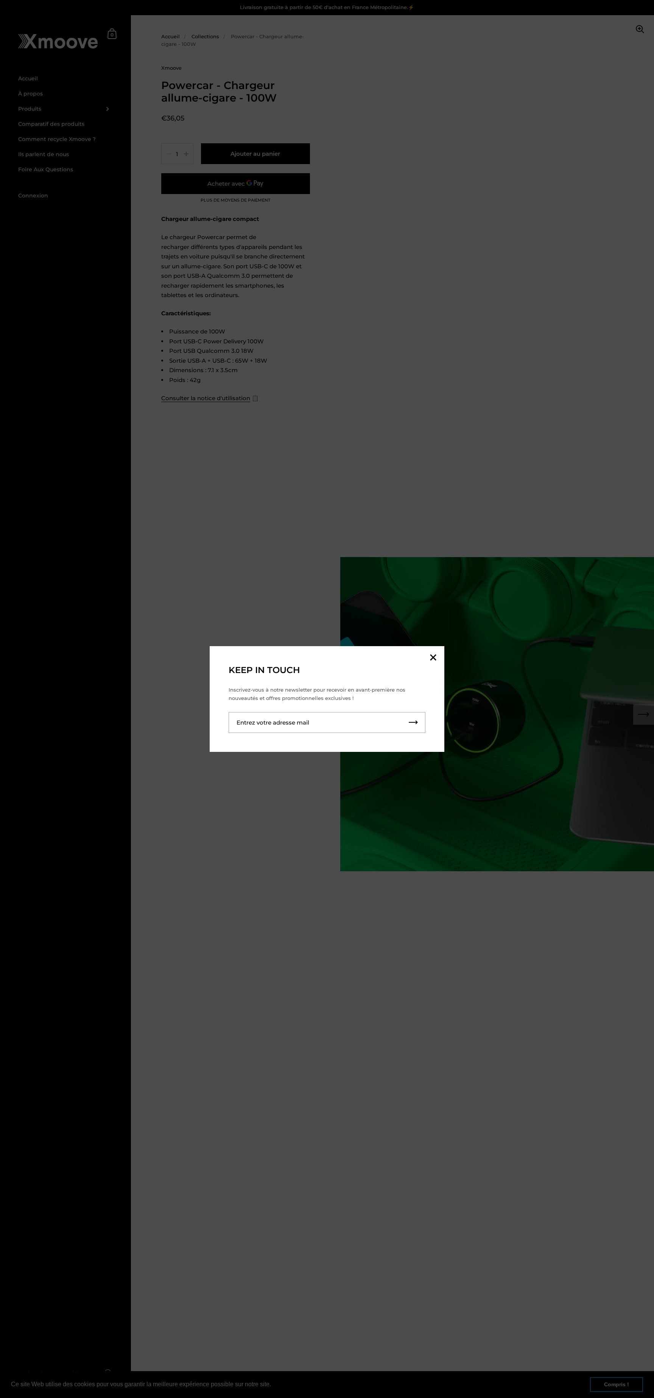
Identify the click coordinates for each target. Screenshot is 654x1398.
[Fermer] (433, 658)
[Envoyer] (413, 722)
